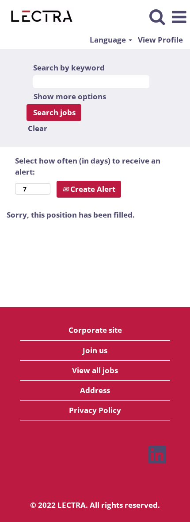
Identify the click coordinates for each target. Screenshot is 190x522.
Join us (95, 350)
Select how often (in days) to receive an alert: (87, 166)
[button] (179, 17)
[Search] (157, 16)
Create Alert (91, 189)
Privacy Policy (95, 410)
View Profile (160, 39)
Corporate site (95, 330)
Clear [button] (37, 128)
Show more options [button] (70, 96)
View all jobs (95, 370)
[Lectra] (38, 16)
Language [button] (109, 39)
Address (95, 390)
